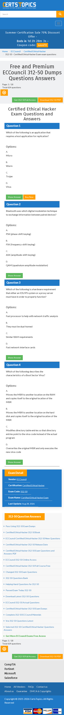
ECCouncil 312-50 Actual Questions (22, 602)
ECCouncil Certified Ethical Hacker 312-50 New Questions (32, 538)
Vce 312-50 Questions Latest (19, 621)
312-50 (24, 491)
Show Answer (14, 197)
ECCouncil (16, 51)
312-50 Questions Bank (16, 578)
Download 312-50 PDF (50, 100)
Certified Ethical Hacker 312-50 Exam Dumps (26, 608)
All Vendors (19, 686)
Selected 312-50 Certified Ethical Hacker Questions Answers (29, 628)
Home (5, 51)
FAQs (31, 686)
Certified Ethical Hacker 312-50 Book (22, 532)
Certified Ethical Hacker (35, 51)
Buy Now (29, 197)
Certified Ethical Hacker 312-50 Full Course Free (27, 566)
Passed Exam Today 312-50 (18, 590)
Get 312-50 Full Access (25, 100)
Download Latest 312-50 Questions (22, 596)
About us (9, 691)
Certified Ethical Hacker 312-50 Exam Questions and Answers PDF (29, 552)
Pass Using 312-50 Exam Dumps (20, 526)
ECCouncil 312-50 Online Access (20, 559)
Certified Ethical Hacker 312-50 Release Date (26, 544)
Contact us (41, 686)
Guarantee (21, 691)
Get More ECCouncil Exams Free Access (25, 636)
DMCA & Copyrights (40, 691)
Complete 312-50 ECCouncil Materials (23, 614)
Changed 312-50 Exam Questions (21, 572)
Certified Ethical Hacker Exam (35, 497)
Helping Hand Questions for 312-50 (22, 584)
